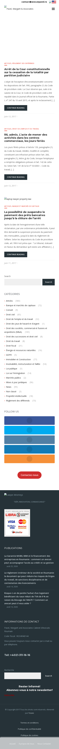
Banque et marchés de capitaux (25, 206)
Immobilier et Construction (18, 359)
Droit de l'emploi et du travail (25, 129)
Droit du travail (13, 341)
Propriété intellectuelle (16, 396)
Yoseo (31, 713)
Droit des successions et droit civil (22, 336)
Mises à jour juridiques (16, 382)
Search (7, 276)
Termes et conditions (29, 722)
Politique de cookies (29, 735)
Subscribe (9, 695)
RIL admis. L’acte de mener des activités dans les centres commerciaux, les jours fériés (25, 138)
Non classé (11, 391)
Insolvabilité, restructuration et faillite (23, 364)
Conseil (9, 310)
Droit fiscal (11, 345)
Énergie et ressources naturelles (21, 350)
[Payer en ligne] (17, 522)
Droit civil (10, 314)
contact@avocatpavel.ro (34, 1)
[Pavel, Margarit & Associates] (18, 8)
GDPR (9, 354)
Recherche (9, 670)
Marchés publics (13, 377)
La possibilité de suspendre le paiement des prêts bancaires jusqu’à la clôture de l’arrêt (24, 215)
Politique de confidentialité (29, 729)
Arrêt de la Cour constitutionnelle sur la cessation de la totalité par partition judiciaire (27, 72)
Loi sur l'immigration (15, 373)
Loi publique (11, 368)
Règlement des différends (23, 63)
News (8, 387)
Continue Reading (15, 108)
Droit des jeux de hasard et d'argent (22, 323)
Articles (7, 63)
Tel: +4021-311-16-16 (17, 655)
